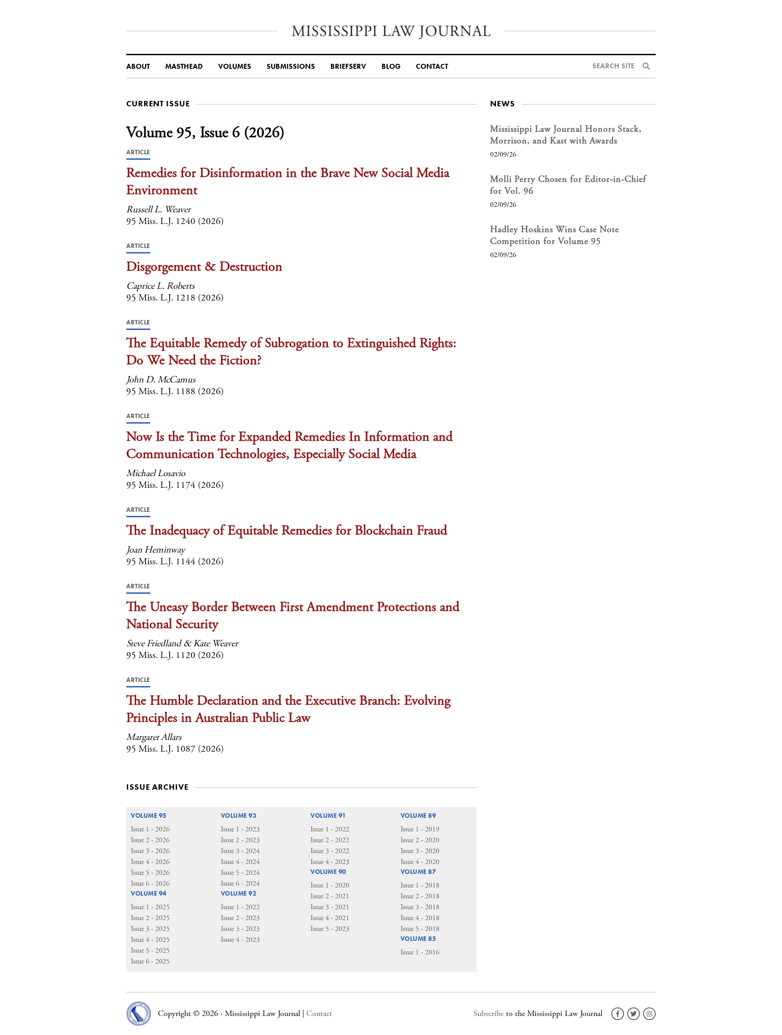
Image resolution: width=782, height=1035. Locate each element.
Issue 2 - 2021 (329, 896)
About (138, 66)
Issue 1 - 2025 (150, 907)
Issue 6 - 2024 (240, 883)
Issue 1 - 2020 (329, 885)
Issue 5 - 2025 (150, 950)
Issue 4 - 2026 (150, 862)
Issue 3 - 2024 (240, 851)
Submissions (291, 66)
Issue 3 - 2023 (240, 929)
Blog (391, 66)
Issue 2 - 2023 (240, 840)
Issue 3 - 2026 (150, 851)
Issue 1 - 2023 (240, 829)
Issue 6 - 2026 (150, 883)
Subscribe (488, 1013)
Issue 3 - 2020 (420, 851)
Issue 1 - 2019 (420, 829)
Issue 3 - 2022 (329, 851)
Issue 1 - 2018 (420, 885)
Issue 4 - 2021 (329, 918)
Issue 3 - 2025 (150, 929)
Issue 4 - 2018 (420, 918)
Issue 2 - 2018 (420, 896)
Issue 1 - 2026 (150, 829)
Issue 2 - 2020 (420, 840)
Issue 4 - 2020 (420, 862)
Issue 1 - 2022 (240, 907)
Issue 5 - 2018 (420, 929)
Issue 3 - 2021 (329, 907)
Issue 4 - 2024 (240, 862)
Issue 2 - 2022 (329, 840)
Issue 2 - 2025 (150, 918)
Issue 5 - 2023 (329, 929)
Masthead (184, 66)
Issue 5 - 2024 (240, 873)
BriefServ (348, 66)
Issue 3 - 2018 (420, 907)
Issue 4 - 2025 (150, 939)
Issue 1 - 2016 (420, 952)
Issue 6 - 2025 (150, 961)
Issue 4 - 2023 (240, 939)
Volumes (234, 66)
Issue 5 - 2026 (150, 873)
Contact (432, 66)
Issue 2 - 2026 (150, 840)
